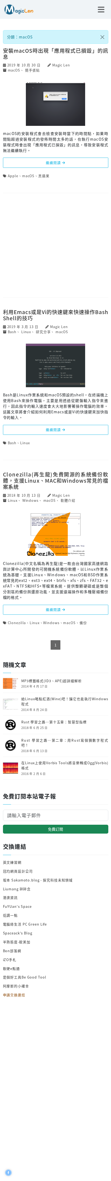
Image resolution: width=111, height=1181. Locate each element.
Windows (30, 500)
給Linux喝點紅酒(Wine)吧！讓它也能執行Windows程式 (64, 701)
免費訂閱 (55, 829)
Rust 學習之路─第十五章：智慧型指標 (54, 722)
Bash (12, 331)
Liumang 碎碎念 (17, 888)
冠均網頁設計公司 (18, 871)
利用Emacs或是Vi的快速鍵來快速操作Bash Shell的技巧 (55, 315)
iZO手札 (9, 959)
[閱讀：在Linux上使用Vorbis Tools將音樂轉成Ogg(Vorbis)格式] (10, 767)
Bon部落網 (12, 950)
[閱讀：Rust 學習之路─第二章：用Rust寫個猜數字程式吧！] (10, 745)
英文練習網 (12, 862)
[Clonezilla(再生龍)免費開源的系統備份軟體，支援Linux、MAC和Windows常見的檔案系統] (55, 533)
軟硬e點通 (11, 968)
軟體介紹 (68, 500)
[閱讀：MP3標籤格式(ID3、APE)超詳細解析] (10, 682)
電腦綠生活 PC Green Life (25, 924)
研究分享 (43, 331)
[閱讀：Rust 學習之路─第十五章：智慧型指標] (10, 724)
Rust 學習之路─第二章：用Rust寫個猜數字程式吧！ (64, 743)
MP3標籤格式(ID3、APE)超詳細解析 (51, 680)
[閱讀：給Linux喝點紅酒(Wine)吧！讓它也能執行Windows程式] (10, 703)
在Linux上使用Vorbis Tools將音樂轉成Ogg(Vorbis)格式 (64, 765)
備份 (83, 622)
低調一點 (10, 915)
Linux (26, 331)
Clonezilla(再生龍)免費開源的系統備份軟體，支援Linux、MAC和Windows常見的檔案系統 (55, 480)
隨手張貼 (32, 70)
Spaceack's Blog (17, 932)
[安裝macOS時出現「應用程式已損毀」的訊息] (55, 103)
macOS (14, 70)
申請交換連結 (14, 994)
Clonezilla (17, 622)
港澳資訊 (10, 897)
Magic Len (61, 64)
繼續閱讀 (54, 162)
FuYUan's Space (17, 906)
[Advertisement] (55, 245)
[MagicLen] (16, 9)
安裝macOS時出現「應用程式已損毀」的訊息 (55, 53)
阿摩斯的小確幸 (16, 985)
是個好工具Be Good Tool (24, 977)
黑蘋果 (44, 175)
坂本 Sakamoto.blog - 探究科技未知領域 (38, 880)
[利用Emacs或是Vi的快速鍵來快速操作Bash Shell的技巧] (55, 365)
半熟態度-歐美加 (16, 941)
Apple (13, 175)
